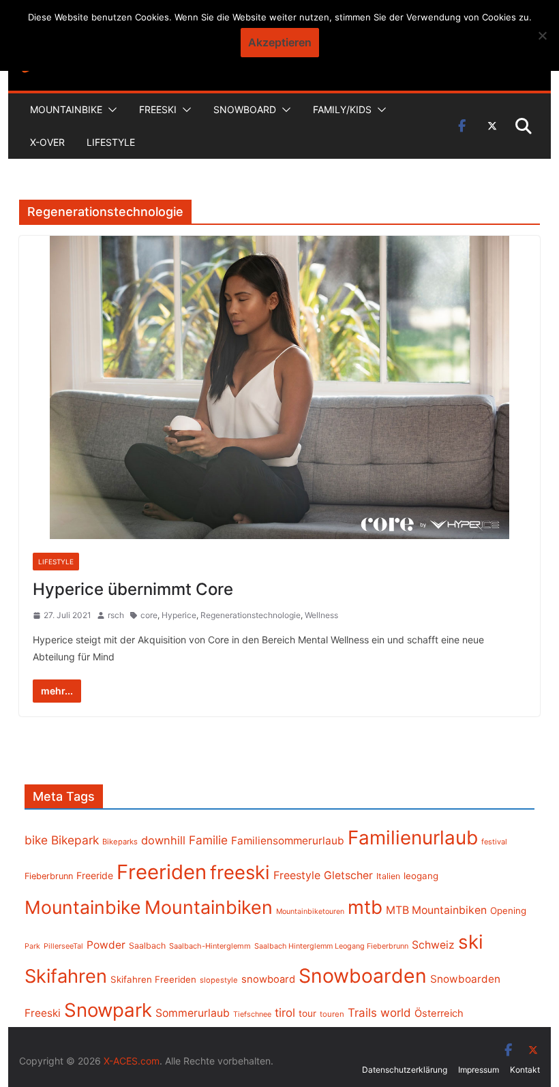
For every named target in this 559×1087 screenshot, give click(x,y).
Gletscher (348, 875)
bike (36, 840)
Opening (508, 910)
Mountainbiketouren (310, 911)
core (148, 615)
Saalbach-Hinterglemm (210, 946)
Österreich (439, 1013)
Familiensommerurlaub (287, 840)
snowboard (268, 979)
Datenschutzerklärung (404, 1070)
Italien (388, 876)
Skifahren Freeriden (153, 979)
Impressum (478, 1070)
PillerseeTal (63, 946)
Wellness (321, 615)
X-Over (47, 142)
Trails (362, 1013)
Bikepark (75, 840)
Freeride (94, 875)
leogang (421, 875)
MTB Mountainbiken (436, 910)
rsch (116, 615)
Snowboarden (363, 976)
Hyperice (179, 615)
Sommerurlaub (192, 1013)
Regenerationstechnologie (250, 615)
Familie (208, 840)
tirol (285, 1013)
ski (470, 941)
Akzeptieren (280, 42)
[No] (542, 35)
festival (494, 841)
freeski (240, 872)
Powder (106, 944)
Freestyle (296, 875)
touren (332, 1014)
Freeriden (162, 872)
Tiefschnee (252, 1014)
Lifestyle (111, 142)
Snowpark (108, 1010)
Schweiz (433, 944)
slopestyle (219, 980)
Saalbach (147, 945)
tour (307, 1013)
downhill (163, 840)
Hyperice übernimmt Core (133, 589)
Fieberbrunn (49, 876)
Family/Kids (342, 109)
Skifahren (66, 976)
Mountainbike (66, 109)
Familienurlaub (413, 837)
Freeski (158, 109)
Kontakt (525, 1070)
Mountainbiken (209, 907)
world (395, 1013)
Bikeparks (120, 841)
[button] (109, 109)
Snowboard (244, 109)
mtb (365, 907)
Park (32, 946)
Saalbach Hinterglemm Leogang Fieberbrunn (331, 946)
